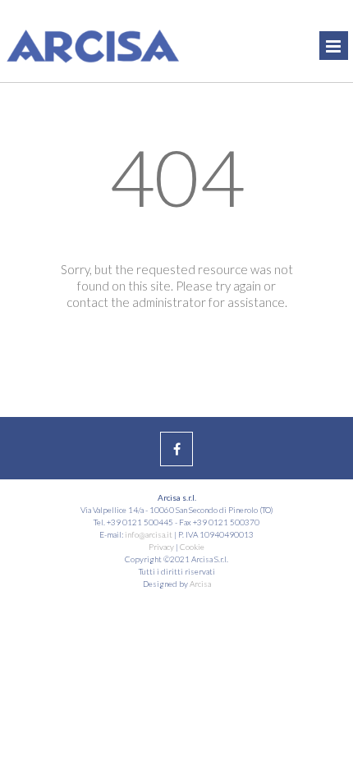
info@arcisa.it (148, 534)
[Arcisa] (73, 37)
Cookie (192, 547)
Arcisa (200, 584)
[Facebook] (176, 449)
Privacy (161, 547)
